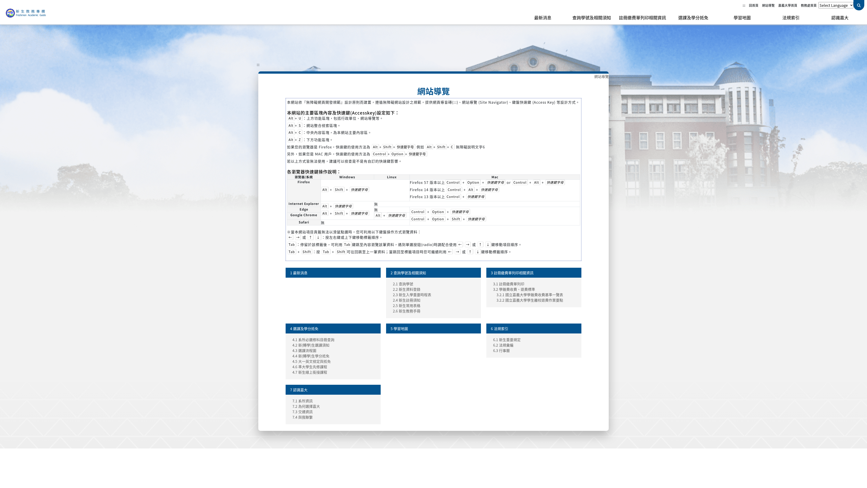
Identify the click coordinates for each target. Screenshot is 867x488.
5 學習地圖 (399, 328)
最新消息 (542, 17)
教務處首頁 (809, 5)
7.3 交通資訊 (302, 411)
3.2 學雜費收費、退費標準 (514, 289)
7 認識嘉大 (299, 389)
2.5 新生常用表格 (406, 305)
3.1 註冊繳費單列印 (508, 283)
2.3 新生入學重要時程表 (412, 294)
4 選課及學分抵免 (304, 328)
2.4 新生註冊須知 (406, 300)
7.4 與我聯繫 (302, 417)
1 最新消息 (299, 272)
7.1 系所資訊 (302, 401)
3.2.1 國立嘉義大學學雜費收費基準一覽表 (529, 294)
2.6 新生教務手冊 (406, 311)
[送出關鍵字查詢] (858, 5)
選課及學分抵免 (693, 17)
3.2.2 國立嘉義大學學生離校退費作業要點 (529, 300)
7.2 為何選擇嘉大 (306, 406)
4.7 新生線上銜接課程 (309, 372)
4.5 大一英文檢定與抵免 (311, 361)
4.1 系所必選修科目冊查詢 (313, 339)
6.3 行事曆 (501, 350)
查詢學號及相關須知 (591, 17)
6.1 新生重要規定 (507, 339)
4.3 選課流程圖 (304, 350)
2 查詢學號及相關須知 (408, 272)
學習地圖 (742, 17)
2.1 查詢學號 (403, 283)
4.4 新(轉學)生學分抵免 (310, 356)
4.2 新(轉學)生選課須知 (310, 345)
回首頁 (753, 5)
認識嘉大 (839, 17)
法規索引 (790, 17)
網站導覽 (768, 5)
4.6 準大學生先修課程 (309, 366)
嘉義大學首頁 (787, 5)
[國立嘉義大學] (27, 12)
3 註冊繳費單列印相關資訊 (512, 272)
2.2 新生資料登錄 (406, 289)
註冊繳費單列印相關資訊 (642, 17)
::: (744, 5)
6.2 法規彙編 (503, 345)
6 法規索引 (499, 328)
